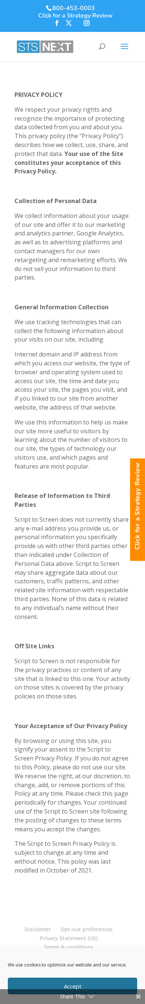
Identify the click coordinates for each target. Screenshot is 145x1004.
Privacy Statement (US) (68, 938)
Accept (72, 986)
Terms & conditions (68, 947)
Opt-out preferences (87, 929)
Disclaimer (38, 929)
